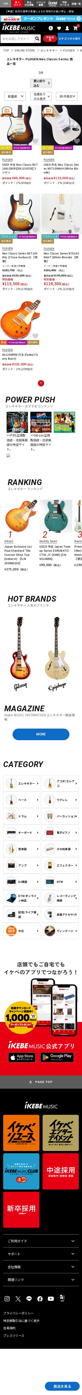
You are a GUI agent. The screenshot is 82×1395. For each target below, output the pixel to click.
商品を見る (62, 1386)
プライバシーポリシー (18, 1313)
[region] (41, 654)
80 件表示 (66, 96)
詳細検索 (50, 38)
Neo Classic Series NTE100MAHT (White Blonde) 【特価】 (61, 257)
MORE (41, 734)
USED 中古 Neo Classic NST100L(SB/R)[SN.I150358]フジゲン (20, 168)
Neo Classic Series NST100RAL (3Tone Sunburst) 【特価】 (20, 257)
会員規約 (9, 1327)
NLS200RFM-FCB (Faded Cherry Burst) (20, 356)
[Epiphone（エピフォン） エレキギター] (57, 654)
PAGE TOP (44, 1082)
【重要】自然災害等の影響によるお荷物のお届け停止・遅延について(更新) (41, 11)
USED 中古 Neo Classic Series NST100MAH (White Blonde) (61, 168)
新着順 (12, 96)
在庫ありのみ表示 (40, 96)
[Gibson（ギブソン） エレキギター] (20, 654)
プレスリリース (13, 1335)
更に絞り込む (39, 83)
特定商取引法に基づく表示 (21, 1320)
